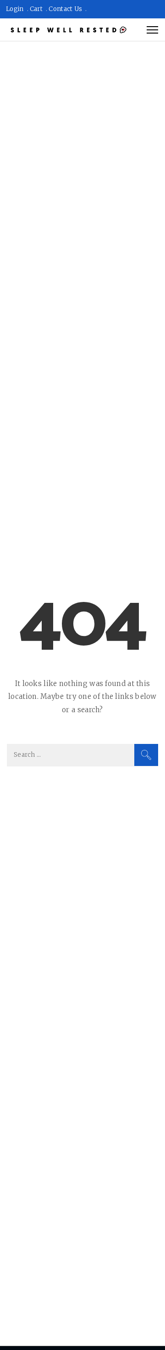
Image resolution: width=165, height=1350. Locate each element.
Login (15, 9)
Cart (36, 9)
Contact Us (65, 9)
